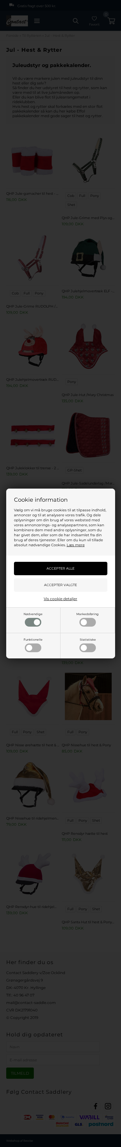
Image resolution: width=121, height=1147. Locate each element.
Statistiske (88, 639)
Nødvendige (33, 614)
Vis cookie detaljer (60, 598)
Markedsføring (87, 614)
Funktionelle (33, 639)
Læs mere (76, 545)
